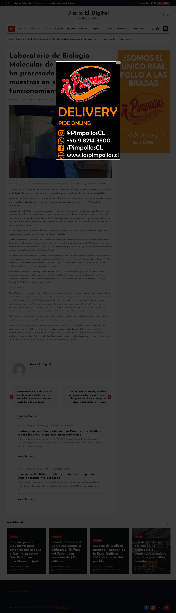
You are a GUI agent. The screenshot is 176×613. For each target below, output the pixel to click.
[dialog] (88, 110)
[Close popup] (118, 62)
